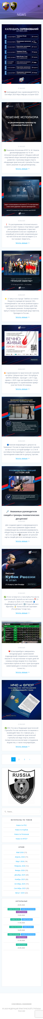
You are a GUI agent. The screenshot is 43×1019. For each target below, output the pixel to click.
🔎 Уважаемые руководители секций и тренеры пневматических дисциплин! (21, 515)
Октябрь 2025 (19, 884)
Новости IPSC (21, 825)
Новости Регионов (21, 834)
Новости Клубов (21, 830)
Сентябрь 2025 (20, 888)
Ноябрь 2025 (20, 879)
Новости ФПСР (21, 839)
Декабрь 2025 (19, 875)
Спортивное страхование (22, 1004)
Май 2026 (20, 852)
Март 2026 (20, 861)
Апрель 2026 (20, 857)
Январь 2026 (20, 870)
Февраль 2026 (19, 866)
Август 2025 (20, 893)
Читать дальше (22, 169)
